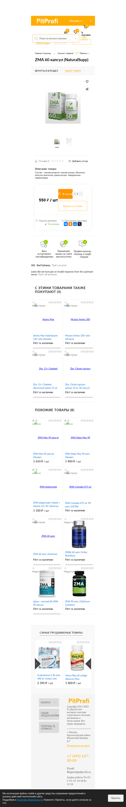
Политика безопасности (29, 799)
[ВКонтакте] (66, 224)
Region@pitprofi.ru (79, 772)
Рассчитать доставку (76, 220)
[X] (80, 224)
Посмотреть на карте (78, 745)
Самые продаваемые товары (61, 632)
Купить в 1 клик (72, 205)
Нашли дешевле (48, 220)
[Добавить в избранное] (87, 82)
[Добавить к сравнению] (87, 89)
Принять (115, 798)
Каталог (75, 20)
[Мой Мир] (75, 224)
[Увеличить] (63, 106)
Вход (37, 21)
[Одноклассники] (70, 224)
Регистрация (43, 43)
